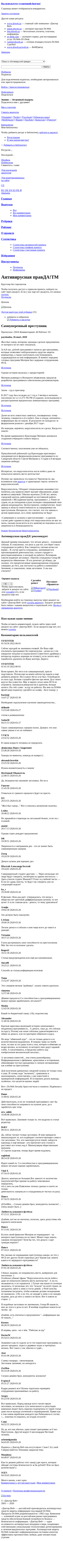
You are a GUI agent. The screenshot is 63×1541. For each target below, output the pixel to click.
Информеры (19, 270)
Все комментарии (21, 213)
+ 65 (5, 584)
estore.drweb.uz (14, 28)
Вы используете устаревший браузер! (21, 3)
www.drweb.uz (14, 23)
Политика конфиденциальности (29, 1491)
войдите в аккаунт (48, 132)
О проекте (6, 1491)
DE (7, 190)
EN (11, 190)
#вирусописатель (30, 530)
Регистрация (13, 137)
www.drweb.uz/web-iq (17, 47)
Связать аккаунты (10, 112)
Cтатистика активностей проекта (29, 245)
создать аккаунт (35, 602)
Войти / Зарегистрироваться (15, 87)
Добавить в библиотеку (15, 145)
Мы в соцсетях (8, 107)
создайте (10, 592)
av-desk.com (13, 36)
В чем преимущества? (18, 140)
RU (3, 190)
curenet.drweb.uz (15, 42)
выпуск (21, 481)
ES (14, 190)
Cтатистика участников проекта (29, 250)
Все (15, 210)
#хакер (4, 530)
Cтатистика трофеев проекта (27, 247)
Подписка (18, 267)
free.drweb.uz (13, 31)
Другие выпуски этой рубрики (16, 312)
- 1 (11, 584)
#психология (14, 530)
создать (4, 294)
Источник (6, 367)
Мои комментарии (22, 215)
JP (21, 190)
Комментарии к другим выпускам (18, 1483)
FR (18, 190)
